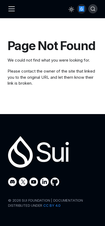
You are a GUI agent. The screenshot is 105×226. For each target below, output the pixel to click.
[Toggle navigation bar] (12, 9)
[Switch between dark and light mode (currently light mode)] (71, 9)
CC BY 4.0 (52, 205)
